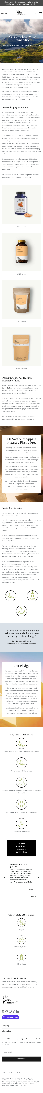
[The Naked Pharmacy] (21, 12)
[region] (21, 877)
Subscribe (21, 1059)
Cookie (11, 1072)
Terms (18, 1072)
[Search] (7, 12)
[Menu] (2, 12)
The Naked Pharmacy (13, 1078)
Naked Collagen (7, 388)
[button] (4, 877)
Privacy (4, 1072)
